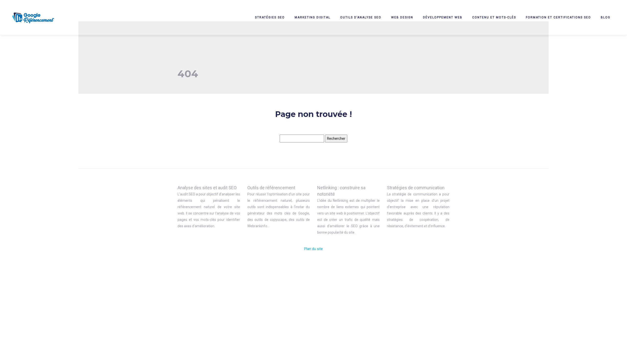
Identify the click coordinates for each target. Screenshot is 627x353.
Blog (605, 17)
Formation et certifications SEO (558, 17)
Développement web (442, 17)
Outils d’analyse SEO (360, 17)
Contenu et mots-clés (494, 17)
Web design (402, 17)
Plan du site (313, 249)
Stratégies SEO (270, 17)
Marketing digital (312, 17)
